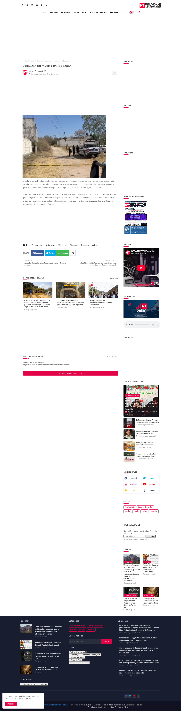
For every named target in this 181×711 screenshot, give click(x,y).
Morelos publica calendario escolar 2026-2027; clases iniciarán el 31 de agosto (146, 456)
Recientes (65, 12)
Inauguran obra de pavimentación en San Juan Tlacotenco (101, 303)
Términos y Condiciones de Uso (101, 707)
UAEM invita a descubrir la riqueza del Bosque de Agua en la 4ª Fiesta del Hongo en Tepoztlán (70, 303)
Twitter (51, 253)
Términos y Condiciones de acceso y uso (85, 655)
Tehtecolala (63, 245)
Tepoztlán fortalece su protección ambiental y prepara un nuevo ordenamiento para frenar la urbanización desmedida (131, 573)
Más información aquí (23, 699)
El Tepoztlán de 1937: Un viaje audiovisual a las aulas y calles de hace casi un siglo (147, 422)
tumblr (152, 490)
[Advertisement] (90, 36)
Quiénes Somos (100, 705)
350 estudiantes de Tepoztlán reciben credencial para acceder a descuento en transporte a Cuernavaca (147, 434)
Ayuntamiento (130, 507)
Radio (84, 12)
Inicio (44, 12)
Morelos (127, 511)
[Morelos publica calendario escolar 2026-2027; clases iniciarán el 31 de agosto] (129, 457)
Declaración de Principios (79, 663)
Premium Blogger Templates (55, 705)
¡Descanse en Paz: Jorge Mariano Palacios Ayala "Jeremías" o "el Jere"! (130, 603)
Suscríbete (114, 12)
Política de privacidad (78, 652)
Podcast (76, 12)
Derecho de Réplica (134, 705)
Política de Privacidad (116, 705)
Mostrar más (113, 278)
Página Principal (28, 61)
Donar (123, 12)
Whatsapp (64, 253)
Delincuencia (51, 245)
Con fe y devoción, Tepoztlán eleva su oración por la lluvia (150, 601)
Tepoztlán (53, 12)
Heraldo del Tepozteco (98, 12)
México (81, 630)
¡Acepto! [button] (10, 704)
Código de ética (76, 660)
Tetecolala (85, 245)
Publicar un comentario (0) (70, 373)
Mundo (136, 511)
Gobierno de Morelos (145, 507)
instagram (133, 484)
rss (134, 490)
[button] (139, 12)
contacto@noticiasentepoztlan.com (34, 684)
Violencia (39, 61)
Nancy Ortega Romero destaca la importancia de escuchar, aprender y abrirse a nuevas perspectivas (147, 446)
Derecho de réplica (77, 657)
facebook (134, 478)
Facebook (39, 253)
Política (144, 511)
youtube (152, 484)
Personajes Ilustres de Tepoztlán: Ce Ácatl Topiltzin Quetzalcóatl (150, 568)
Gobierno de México (95, 626)
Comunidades (37, 245)
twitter (152, 478)
